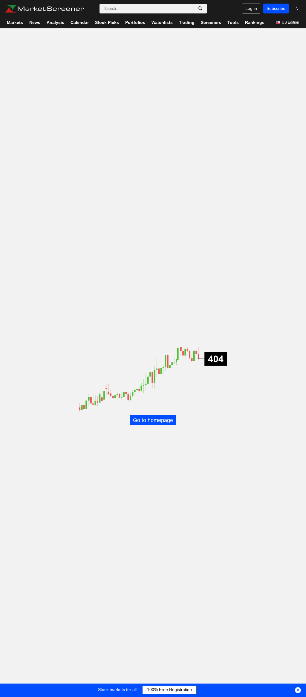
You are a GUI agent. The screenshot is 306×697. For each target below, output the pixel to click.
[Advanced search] (200, 8)
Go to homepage (153, 420)
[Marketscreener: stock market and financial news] (44, 8)
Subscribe (276, 8)
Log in (251, 8)
